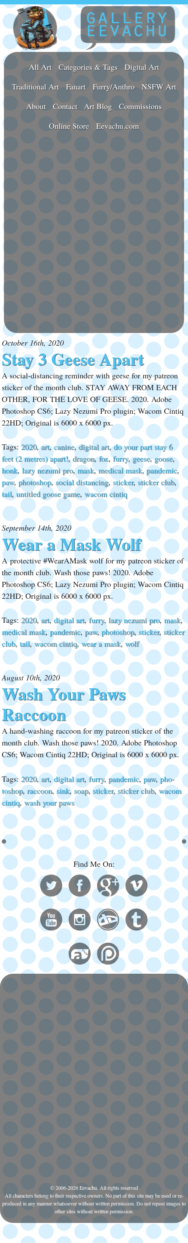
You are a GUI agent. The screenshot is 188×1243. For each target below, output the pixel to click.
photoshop (34, 482)
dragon (83, 458)
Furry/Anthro (114, 86)
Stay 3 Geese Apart (73, 358)
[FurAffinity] (79, 955)
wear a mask (101, 643)
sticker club (156, 482)
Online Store (69, 125)
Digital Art (142, 67)
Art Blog (98, 106)
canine (64, 446)
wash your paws (49, 802)
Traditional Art (35, 86)
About (36, 106)
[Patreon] (108, 955)
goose (163, 458)
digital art (94, 446)
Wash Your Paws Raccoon (63, 704)
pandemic (161, 470)
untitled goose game (48, 493)
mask (85, 470)
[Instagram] (79, 921)
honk (9, 470)
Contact (65, 106)
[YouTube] (51, 921)
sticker (123, 482)
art (45, 446)
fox (103, 458)
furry (120, 458)
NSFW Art (159, 86)
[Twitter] (51, 887)
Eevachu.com (117, 125)
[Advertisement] (94, 233)
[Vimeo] (136, 887)
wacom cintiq (105, 493)
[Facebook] (79, 887)
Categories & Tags (88, 67)
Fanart (76, 86)
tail (7, 493)
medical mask (120, 470)
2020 (29, 446)
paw (8, 482)
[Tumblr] (136, 921)
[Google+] (108, 887)
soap (81, 790)
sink (63, 790)
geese (141, 458)
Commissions (140, 106)
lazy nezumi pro (47, 470)
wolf (132, 643)
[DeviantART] (108, 921)
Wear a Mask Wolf (71, 543)
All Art (40, 67)
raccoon (39, 790)
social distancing (82, 482)
